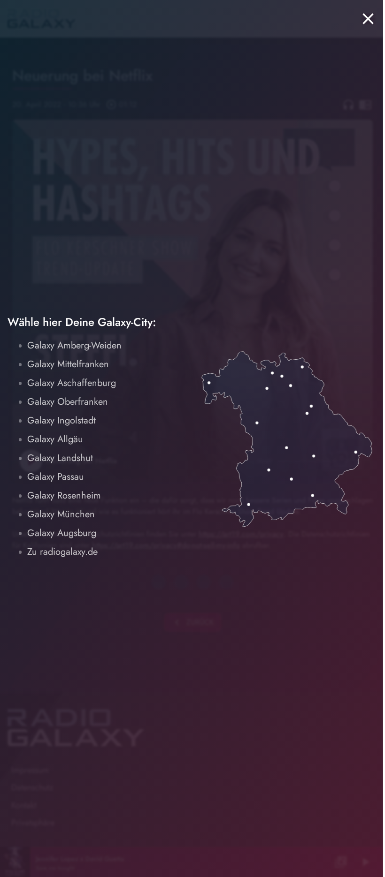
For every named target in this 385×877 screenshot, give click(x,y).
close (368, 18)
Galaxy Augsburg (61, 533)
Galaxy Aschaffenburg (71, 383)
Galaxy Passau (55, 477)
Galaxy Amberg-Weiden (74, 345)
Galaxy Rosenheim (64, 495)
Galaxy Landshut (60, 458)
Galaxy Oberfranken (67, 401)
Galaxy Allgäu (55, 439)
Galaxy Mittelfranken (68, 364)
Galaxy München (61, 514)
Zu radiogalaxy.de (62, 552)
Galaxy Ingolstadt (61, 420)
